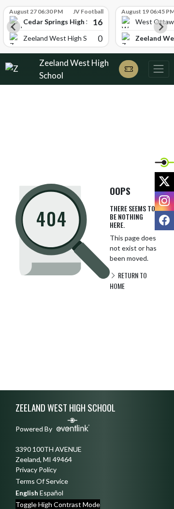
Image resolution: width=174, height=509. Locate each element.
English (26, 493)
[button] (128, 69)
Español (51, 493)
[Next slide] (160, 26)
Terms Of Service (41, 481)
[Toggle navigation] (158, 69)
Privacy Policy (36, 469)
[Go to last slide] (13, 26)
